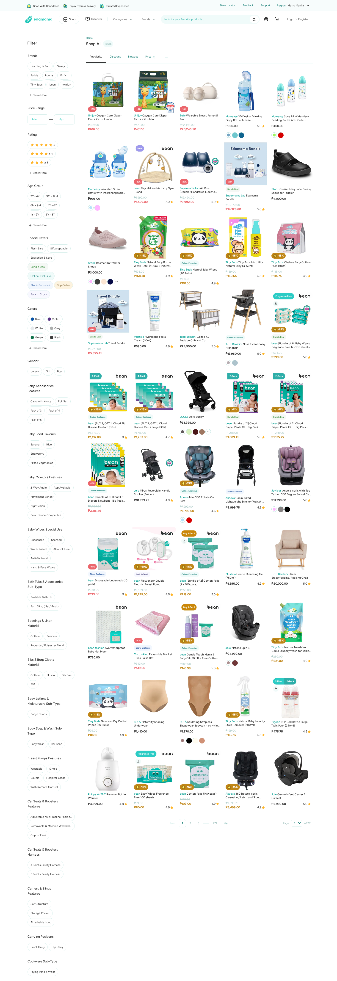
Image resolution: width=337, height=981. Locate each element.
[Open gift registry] (266, 19)
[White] (235, 362)
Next (227, 823)
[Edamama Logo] (39, 19)
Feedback (248, 5)
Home (89, 37)
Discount (115, 56)
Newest (133, 56)
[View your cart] (277, 19)
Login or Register (298, 19)
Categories (120, 19)
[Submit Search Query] (254, 19)
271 (215, 823)
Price (148, 56)
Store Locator (227, 5)
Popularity (96, 56)
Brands (146, 19)
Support (265, 5)
